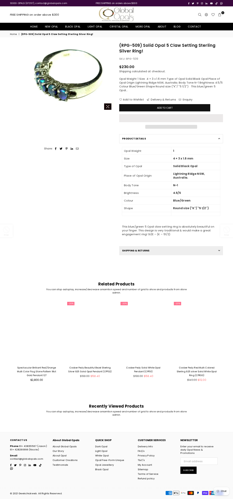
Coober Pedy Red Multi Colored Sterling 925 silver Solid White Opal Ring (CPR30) (197, 371)
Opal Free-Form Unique (109, 460)
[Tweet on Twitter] (61, 148)
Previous (29, 77)
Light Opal (95, 26)
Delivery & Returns (163, 99)
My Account (145, 465)
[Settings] (206, 14)
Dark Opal (101, 446)
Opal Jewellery (104, 465)
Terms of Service (148, 474)
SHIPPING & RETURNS (136, 250)
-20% (71, 303)
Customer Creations (65, 460)
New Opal (51, 26)
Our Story (58, 451)
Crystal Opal (119, 26)
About (162, 26)
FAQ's (141, 451)
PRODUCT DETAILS (134, 138)
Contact (194, 26)
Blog (177, 26)
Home (34, 26)
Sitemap (143, 469)
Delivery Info (145, 446)
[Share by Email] (77, 148)
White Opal (102, 455)
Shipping (125, 71)
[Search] (200, 14)
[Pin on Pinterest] (66, 148)
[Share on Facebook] (55, 148)
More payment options (171, 127)
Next (110, 77)
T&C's (141, 460)
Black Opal (72, 26)
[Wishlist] (213, 14)
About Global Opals (65, 446)
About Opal (60, 455)
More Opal (143, 26)
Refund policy (146, 478)
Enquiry (187, 99)
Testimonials (60, 465)
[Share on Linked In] (72, 148)
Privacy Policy (146, 455)
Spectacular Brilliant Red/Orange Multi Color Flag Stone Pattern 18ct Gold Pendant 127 (36, 371)
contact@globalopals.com (26, 459)
